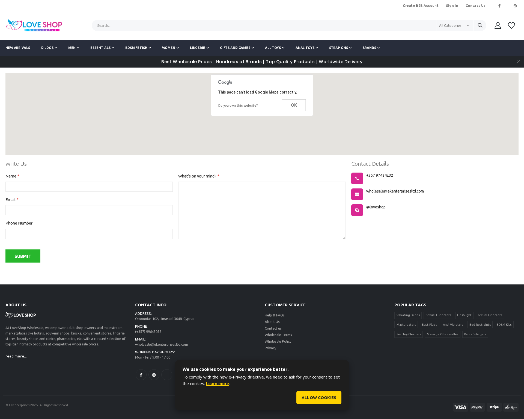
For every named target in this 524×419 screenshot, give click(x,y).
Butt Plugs (429, 324)
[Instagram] (515, 5)
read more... (15, 356)
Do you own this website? (238, 105)
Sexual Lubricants (438, 315)
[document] (262, 385)
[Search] (480, 25)
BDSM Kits (504, 324)
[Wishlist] (511, 25)
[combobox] (289, 25)
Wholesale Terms (278, 335)
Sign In (452, 5)
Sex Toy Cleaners (409, 334)
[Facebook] (499, 5)
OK (294, 105)
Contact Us (476, 5)
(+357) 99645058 (148, 331)
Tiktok (166, 374)
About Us (272, 322)
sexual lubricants (490, 315)
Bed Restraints (480, 324)
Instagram (153, 374)
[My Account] (498, 25)
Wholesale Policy (278, 341)
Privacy (270, 348)
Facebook (141, 374)
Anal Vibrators (453, 324)
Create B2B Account (421, 5)
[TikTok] (507, 5)
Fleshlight (464, 315)
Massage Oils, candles (442, 334)
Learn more (217, 383)
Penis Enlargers (475, 334)
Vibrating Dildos (408, 315)
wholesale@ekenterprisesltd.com (161, 344)
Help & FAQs (275, 315)
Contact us (273, 328)
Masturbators (406, 324)
